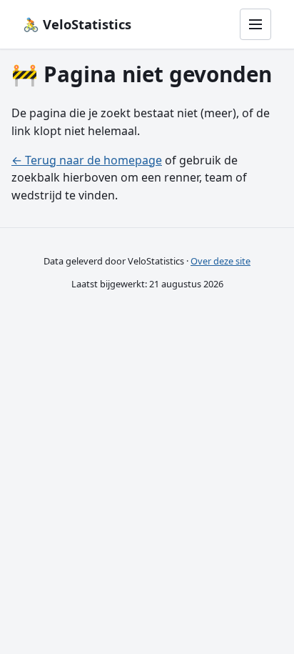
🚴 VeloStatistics (77, 24)
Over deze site (220, 260)
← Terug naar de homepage (86, 160)
